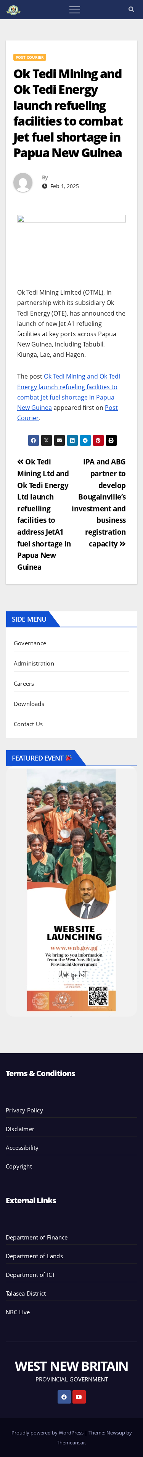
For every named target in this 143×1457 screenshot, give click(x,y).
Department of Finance (36, 1237)
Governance (30, 643)
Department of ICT (30, 1274)
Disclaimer (20, 1129)
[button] (131, 9)
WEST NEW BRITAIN (72, 1366)
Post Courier (30, 57)
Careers (24, 683)
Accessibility (22, 1147)
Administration (34, 663)
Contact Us (28, 724)
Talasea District (26, 1293)
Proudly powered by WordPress (48, 1432)
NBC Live (18, 1312)
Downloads (29, 704)
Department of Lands (34, 1256)
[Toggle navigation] (74, 9)
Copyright (19, 1166)
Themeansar (71, 1442)
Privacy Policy (24, 1110)
